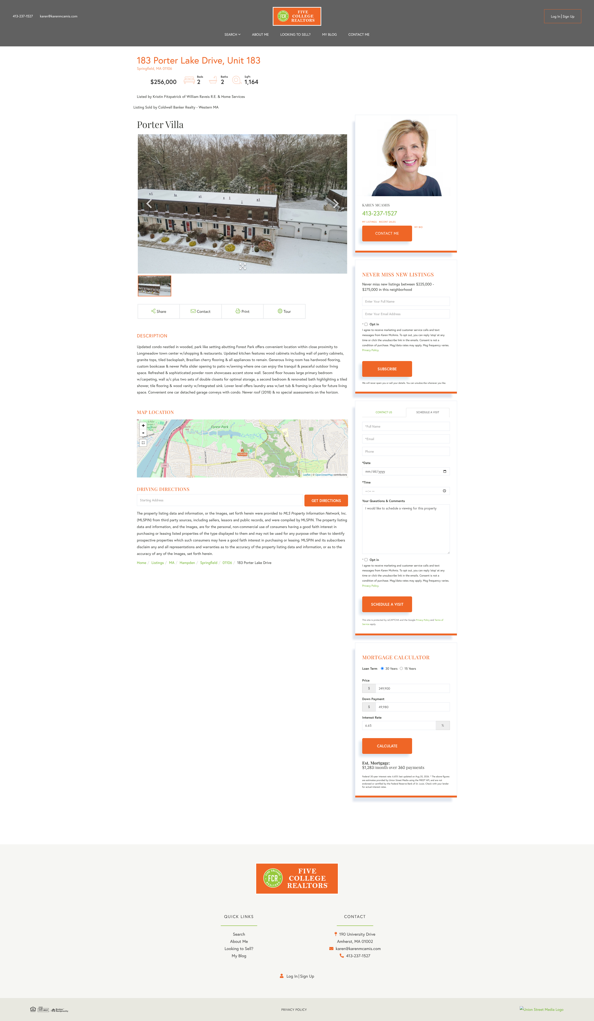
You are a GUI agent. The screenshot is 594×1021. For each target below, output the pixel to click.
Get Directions (326, 500)
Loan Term (369, 668)
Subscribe (387, 368)
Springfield (208, 562)
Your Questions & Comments (383, 501)
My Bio (418, 227)
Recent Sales (387, 221)
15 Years (410, 668)
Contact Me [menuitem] (359, 34)
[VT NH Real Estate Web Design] (542, 1009)
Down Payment (373, 699)
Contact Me (387, 233)
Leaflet (307, 475)
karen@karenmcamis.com (58, 16)
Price (366, 680)
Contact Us (384, 412)
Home (141, 562)
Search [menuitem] (231, 34)
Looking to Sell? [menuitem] (295, 34)
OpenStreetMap (324, 475)
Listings (158, 562)
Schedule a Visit (427, 412)
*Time (366, 482)
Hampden (187, 562)
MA (171, 562)
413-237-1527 (23, 16)
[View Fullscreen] (143, 442)
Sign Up (569, 16)
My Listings (369, 221)
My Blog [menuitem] (329, 34)
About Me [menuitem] (239, 941)
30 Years (391, 668)
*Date (366, 463)
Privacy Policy (370, 350)
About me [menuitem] (260, 34)
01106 (227, 562)
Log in (555, 16)
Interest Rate (371, 717)
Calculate (387, 745)
